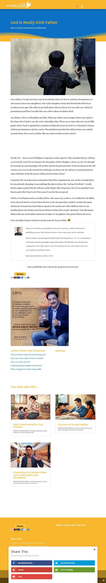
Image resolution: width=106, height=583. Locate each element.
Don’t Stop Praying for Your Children (28, 426)
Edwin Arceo (29, 28)
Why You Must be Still (20, 362)
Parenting (41, 28)
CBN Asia (76, 238)
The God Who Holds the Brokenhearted (28, 355)
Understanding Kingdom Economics (26, 365)
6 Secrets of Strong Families (73, 425)
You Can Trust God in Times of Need (27, 358)
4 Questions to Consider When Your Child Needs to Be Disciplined (30, 475)
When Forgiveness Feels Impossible (26, 369)
